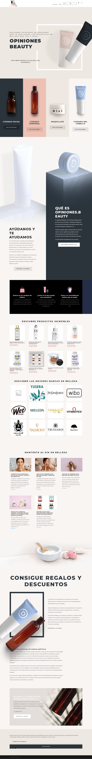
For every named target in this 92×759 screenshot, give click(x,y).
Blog (60, 4)
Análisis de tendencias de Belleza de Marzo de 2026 (70, 474)
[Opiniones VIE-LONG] (18, 435)
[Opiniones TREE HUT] (74, 435)
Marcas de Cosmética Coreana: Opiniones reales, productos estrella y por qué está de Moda (20, 513)
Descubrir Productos (69, 244)
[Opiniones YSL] (56, 400)
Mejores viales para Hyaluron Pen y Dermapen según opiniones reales (45, 513)
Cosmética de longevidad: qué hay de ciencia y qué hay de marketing (20, 475)
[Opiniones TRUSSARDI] (56, 435)
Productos (55, 4)
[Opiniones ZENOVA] (18, 400)
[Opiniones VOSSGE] (56, 417)
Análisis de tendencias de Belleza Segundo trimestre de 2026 (46, 475)
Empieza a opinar (55, 628)
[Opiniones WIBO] (74, 400)
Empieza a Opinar (23, 268)
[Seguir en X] (13, 748)
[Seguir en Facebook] (10, 748)
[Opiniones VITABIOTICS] (74, 417)
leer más (13, 489)
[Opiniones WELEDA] (37, 417)
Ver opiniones (11, 127)
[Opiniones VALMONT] (37, 435)
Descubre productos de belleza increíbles (25, 61)
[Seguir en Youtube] (15, 748)
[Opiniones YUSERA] (37, 400)
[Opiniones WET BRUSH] (18, 417)
